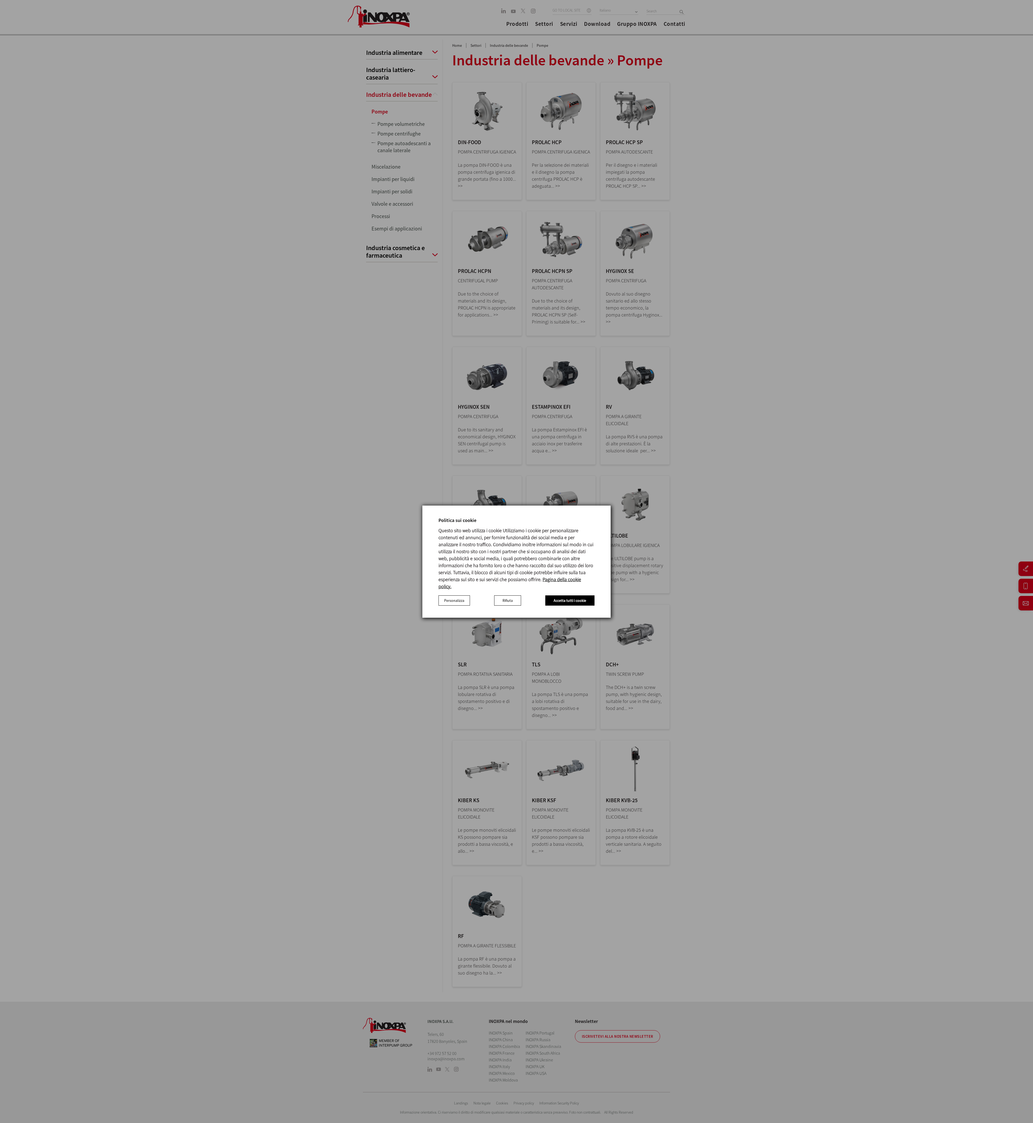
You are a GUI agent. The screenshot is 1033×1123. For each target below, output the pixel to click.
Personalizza (454, 600)
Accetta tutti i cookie (570, 600)
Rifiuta (508, 600)
